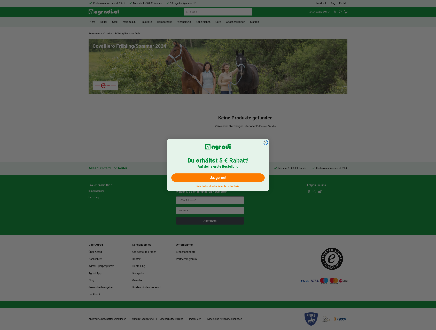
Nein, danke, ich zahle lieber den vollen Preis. (218, 185)
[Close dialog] (265, 142)
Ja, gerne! (218, 177)
